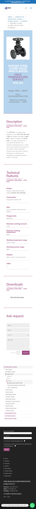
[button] (32, 505)
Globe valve (13, 21)
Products (7, 461)
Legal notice (8, 475)
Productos (19, 17)
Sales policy (8, 468)
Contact (7, 466)
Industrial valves (15, 19)
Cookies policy (8, 471)
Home (6, 458)
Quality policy (8, 473)
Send (6, 449)
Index (10, 17)
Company (7, 463)
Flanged (24, 21)
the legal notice (19, 441)
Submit (25, 352)
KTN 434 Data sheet (17, 297)
